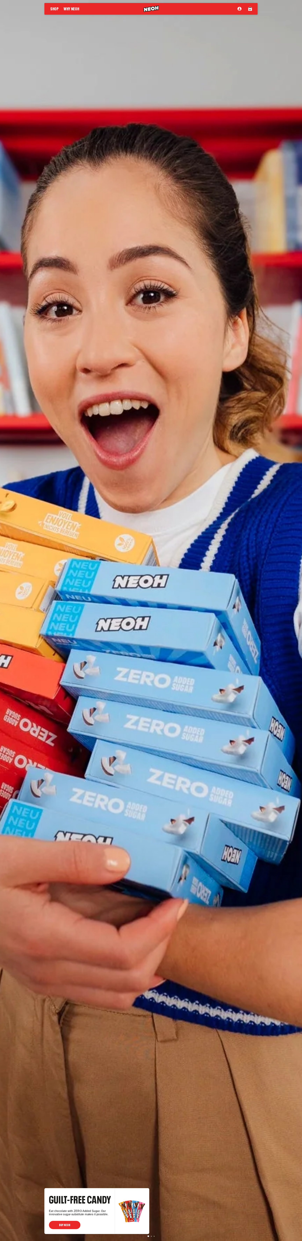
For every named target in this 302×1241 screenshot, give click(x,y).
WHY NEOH (71, 8)
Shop (54, 8)
